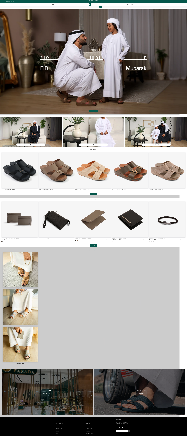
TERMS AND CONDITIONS (89, 428)
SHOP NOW (93, 111)
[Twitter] (120, 427)
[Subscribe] (129, 431)
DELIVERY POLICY (88, 426)
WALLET (57, 433)
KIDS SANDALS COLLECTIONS (75, 421)
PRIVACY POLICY (88, 423)
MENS (86, 7)
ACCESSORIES (94, 7)
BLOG (87, 421)
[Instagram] (122, 427)
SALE (100, 7)
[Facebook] (117, 427)
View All (93, 194)
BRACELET (57, 431)
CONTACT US (88, 431)
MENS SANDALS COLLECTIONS (60, 421)
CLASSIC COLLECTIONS (59, 423)
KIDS (89, 7)
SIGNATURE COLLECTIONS (60, 426)
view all (93, 245)
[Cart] (134, 4)
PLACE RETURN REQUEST (89, 433)
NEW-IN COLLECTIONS (59, 428)
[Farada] (93, 4)
